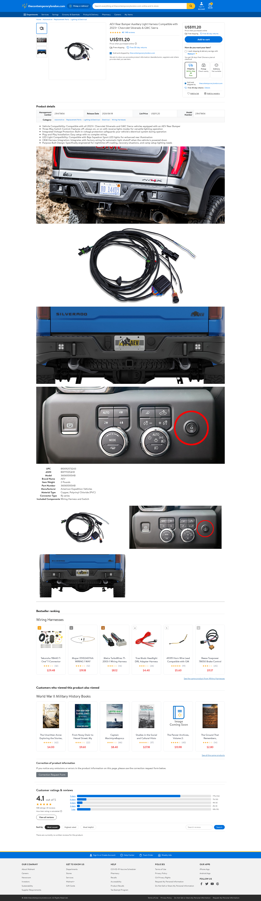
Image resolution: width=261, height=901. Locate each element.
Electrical (106, 119)
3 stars (73, 803)
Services (45, 14)
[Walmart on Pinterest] (217, 884)
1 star (73, 809)
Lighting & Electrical (79, 19)
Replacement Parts (61, 19)
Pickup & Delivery (90, 14)
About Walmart (28, 869)
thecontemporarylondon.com (142, 53)
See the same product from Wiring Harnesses (204, 678)
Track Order (148, 855)
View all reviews (46, 817)
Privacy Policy (161, 873)
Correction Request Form (52, 774)
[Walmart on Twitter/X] (206, 884)
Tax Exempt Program (119, 889)
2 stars (73, 806)
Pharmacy (106, 14)
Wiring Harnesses (119, 119)
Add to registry (213, 93)
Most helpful (88, 827)
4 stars (73, 799)
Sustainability (27, 885)
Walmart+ (70, 881)
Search (219, 827)
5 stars (73, 796)
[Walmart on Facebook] (201, 884)
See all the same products (213, 755)
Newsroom (26, 877)
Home (38, 19)
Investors (25, 881)
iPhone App (204, 869)
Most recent (52, 827)
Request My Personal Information (169, 881)
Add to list (194, 93)
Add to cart (204, 39)
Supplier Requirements (31, 889)
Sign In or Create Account (104, 855)
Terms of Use (160, 869)
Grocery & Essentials (71, 14)
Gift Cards (70, 885)
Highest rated (70, 827)
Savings (55, 14)
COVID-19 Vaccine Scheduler (123, 869)
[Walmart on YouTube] (212, 884)
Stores (69, 873)
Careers (117, 14)
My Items (129, 14)
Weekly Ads (167, 855)
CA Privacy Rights (162, 877)
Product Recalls (117, 885)
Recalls (114, 877)
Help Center (129, 855)
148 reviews (130, 32)
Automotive (47, 19)
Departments (32, 14)
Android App (205, 873)
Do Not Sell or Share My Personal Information (174, 885)
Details (207, 88)
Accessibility (116, 881)
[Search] (191, 6)
